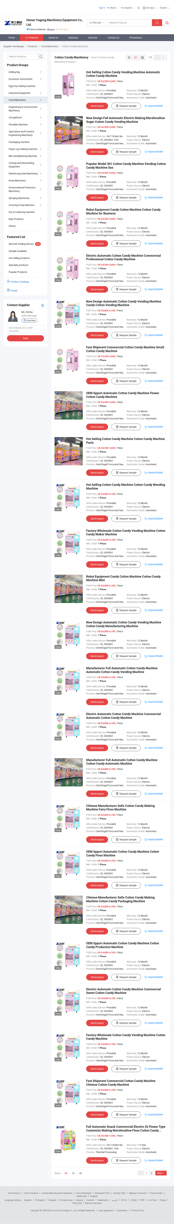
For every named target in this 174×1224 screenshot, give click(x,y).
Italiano (79, 1200)
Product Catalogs (20, 281)
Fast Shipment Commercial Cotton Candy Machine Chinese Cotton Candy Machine (120, 1082)
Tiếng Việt (77, 1203)
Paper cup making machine (23, 149)
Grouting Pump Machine (21, 205)
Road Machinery (17, 180)
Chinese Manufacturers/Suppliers (57, 1193)
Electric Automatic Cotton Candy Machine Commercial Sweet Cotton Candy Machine (123, 991)
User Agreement (106, 1210)
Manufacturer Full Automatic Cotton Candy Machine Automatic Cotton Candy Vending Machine (122, 670)
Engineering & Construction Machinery (23, 108)
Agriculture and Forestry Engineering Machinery (21, 133)
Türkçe (163, 1200)
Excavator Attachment (20, 79)
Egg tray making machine (22, 86)
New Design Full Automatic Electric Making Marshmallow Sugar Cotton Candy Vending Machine (125, 119)
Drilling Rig (14, 72)
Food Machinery (17, 100)
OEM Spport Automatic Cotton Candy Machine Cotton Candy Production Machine (122, 945)
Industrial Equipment (20, 93)
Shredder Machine (18, 124)
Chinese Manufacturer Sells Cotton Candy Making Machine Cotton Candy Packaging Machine (120, 899)
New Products (16, 219)
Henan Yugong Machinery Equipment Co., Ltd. (54, 22)
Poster (14, 290)
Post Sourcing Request (167, 22)
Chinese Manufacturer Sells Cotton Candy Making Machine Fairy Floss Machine (120, 807)
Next (159, 1173)
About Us (53, 37)
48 (80, 1173)
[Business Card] (42, 305)
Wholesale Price (102, 1193)
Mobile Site (82, 1196)
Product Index (156, 1193)
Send (25, 338)
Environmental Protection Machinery (22, 189)
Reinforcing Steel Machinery (23, 173)
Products (33, 37)
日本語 (134, 1200)
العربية (114, 1200)
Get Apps (150, 7)
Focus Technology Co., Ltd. (64, 1210)
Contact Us (113, 37)
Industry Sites (119, 1193)
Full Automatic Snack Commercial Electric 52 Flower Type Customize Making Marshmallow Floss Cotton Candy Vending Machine (125, 1130)
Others (12, 226)
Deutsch (90, 1200)
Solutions (73, 37)
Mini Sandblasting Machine (23, 156)
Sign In (102, 7)
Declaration (122, 1210)
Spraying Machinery (19, 198)
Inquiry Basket (155, 105)
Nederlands (103, 1200)
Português (40, 1200)
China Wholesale (83, 1193)
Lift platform (15, 117)
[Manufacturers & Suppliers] (25, 7)
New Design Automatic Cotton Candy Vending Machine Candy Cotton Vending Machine (123, 303)
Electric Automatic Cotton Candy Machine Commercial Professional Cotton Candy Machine (123, 257)
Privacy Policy (137, 1210)
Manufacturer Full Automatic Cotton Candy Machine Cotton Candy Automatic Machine (122, 761)
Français (52, 1200)
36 (73, 1173)
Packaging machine (19, 142)
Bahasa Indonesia (93, 1203)
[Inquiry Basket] (139, 7)
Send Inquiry (97, 105)
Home (11, 37)
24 (66, 1173)
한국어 (124, 1200)
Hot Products (14, 1193)
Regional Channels (137, 1193)
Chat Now (30, 320)
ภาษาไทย (152, 1200)
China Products (31, 1193)
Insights (94, 1196)
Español (28, 1200)
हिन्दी (142, 1200)
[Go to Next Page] (163, 57)
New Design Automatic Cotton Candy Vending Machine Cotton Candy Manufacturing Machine (123, 624)
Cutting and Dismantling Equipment (21, 164)
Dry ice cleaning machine (21, 212)
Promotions (135, 37)
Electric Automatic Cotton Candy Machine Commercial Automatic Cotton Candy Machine (123, 715)
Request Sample (127, 105)
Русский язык (66, 1200)
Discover (92, 37)
